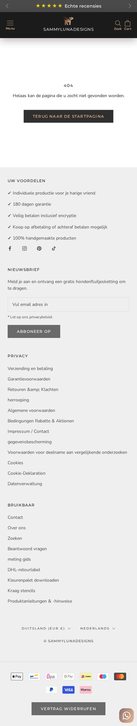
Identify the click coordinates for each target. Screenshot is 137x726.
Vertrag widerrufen (68, 708)
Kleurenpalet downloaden (33, 580)
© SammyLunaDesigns (69, 641)
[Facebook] (10, 248)
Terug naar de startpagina (68, 116)
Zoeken (15, 538)
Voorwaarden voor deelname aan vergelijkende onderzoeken (67, 452)
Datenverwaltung (25, 484)
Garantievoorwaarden (29, 379)
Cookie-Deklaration (27, 473)
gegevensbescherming (30, 442)
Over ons (17, 528)
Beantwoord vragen (27, 549)
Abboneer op (34, 331)
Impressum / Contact (28, 431)
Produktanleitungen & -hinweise (40, 601)
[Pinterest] (39, 248)
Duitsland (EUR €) (43, 628)
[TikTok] (54, 248)
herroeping (18, 400)
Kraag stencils (21, 591)
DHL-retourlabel (24, 570)
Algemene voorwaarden (31, 410)
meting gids (19, 559)
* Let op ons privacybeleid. (30, 317)
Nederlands (95, 628)
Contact (15, 517)
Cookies (15, 463)
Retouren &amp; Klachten (33, 389)
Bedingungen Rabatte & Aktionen (41, 421)
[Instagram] (24, 248)
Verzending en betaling (30, 369)
